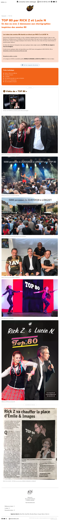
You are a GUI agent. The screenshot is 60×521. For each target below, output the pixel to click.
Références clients (9, 506)
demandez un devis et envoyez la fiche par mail (15, 51)
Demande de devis (9, 510)
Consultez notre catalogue (27, 2)
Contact (6, 508)
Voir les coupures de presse (30, 65)
